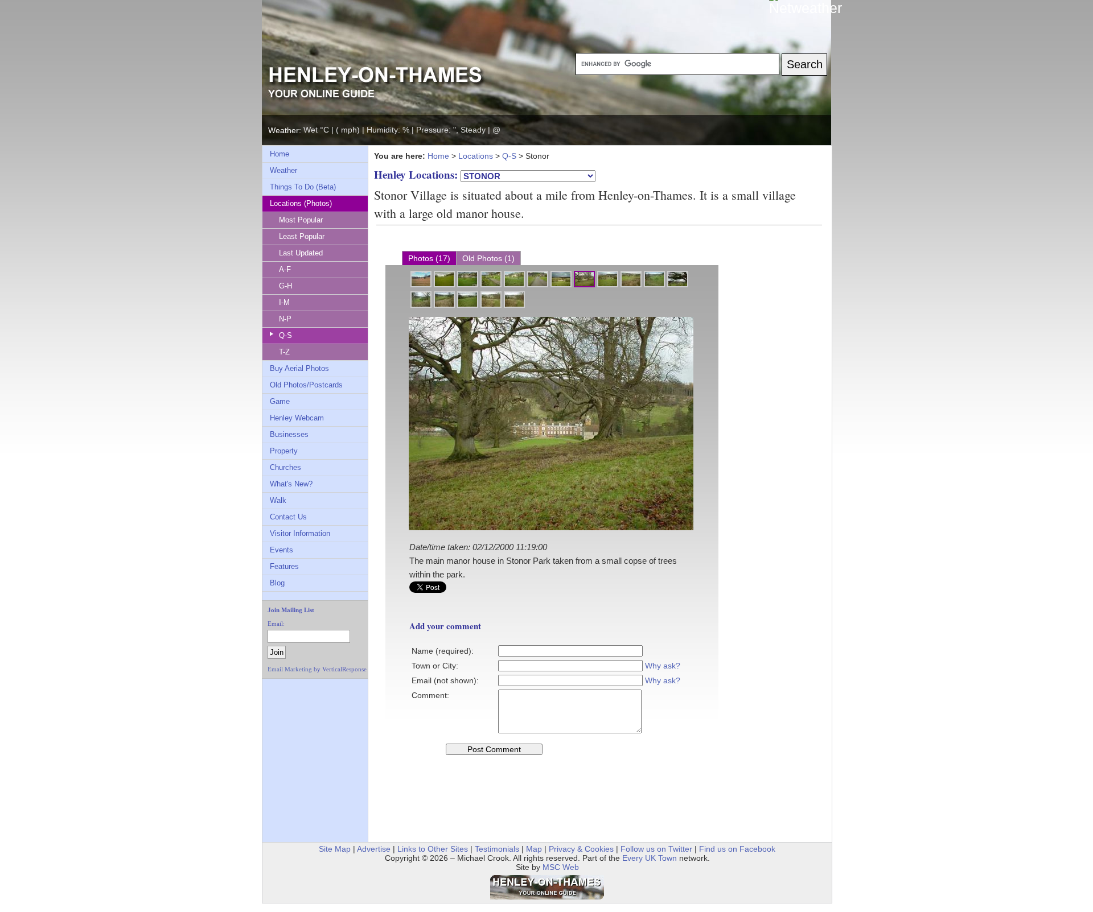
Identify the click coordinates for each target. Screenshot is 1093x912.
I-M (284, 302)
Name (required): (443, 650)
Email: (276, 623)
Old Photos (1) (488, 258)
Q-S (285, 335)
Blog (277, 583)
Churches (285, 467)
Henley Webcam (297, 418)
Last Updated (301, 253)
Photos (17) (429, 258)
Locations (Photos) (301, 203)
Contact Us (288, 517)
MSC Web (561, 867)
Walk (278, 500)
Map (534, 848)
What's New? (291, 484)
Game (280, 401)
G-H (285, 286)
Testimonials (497, 848)
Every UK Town (649, 858)
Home (279, 154)
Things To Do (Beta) (303, 187)
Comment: (430, 695)
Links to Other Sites (432, 848)
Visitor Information (300, 533)
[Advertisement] (303, 710)
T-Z (284, 352)
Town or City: (435, 665)
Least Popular (301, 236)
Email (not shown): (445, 680)
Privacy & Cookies (581, 848)
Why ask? (662, 665)
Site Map (335, 848)
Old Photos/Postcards (306, 385)
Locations (475, 155)
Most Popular (301, 220)
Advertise (374, 848)
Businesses (289, 434)
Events (281, 550)
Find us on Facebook (737, 848)
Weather (283, 170)
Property (284, 451)
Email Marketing (290, 669)
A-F (285, 269)
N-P (285, 319)
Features (284, 566)
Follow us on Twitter (656, 848)
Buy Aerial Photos (299, 368)
